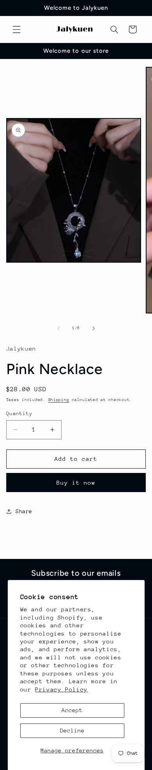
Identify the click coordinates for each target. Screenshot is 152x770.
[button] (16, 29)
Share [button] (24, 511)
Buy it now (76, 482)
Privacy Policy (61, 689)
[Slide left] (58, 328)
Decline (72, 730)
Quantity (19, 413)
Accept (72, 710)
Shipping (58, 400)
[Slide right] (93, 328)
